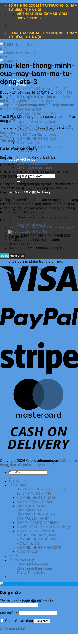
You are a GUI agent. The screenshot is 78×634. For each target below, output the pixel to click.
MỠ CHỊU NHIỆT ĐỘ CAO (37, 138)
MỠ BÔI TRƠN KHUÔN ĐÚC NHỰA (44, 527)
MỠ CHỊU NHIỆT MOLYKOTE (39, 147)
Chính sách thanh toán (34, 168)
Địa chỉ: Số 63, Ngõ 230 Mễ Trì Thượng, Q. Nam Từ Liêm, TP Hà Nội (41, 229)
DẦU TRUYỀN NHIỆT (33, 518)
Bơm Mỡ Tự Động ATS (34, 493)
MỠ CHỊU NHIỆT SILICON (37, 497)
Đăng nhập (42, 621)
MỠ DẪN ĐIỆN (28, 143)
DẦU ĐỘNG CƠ (29, 510)
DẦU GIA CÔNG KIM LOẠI (37, 113)
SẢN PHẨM (17, 485)
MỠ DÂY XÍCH (28, 552)
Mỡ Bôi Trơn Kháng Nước (36, 134)
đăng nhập (23, 157)
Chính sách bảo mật (32, 163)
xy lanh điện (46, 465)
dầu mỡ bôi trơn (22, 465)
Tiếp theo (9, 141)
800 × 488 (64, 92)
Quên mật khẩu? (12, 629)
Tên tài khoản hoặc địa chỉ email (27, 601)
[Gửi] (10, 478)
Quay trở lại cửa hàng (34, 225)
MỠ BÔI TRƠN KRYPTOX (36, 130)
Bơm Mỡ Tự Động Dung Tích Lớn (42, 89)
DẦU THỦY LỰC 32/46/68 (37, 122)
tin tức (13, 556)
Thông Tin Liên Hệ (31, 572)
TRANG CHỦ (18, 481)
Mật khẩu (8, 613)
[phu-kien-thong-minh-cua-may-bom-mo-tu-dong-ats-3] (39, 109)
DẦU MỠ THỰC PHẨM (34, 101)
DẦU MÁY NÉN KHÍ (32, 506)
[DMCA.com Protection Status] (12, 257)
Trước (6, 136)
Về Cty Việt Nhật (21, 560)
